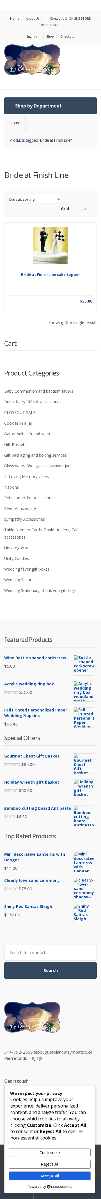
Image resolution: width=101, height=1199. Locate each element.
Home (14, 18)
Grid (64, 208)
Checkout (67, 36)
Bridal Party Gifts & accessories (32, 401)
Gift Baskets (15, 444)
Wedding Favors (18, 579)
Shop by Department (38, 106)
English (31, 36)
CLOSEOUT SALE (19, 412)
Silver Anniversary (20, 508)
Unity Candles (16, 558)
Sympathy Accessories (24, 519)
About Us (32, 18)
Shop (50, 36)
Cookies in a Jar (18, 423)
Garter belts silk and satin (27, 433)
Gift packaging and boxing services (35, 455)
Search (50, 970)
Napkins (11, 487)
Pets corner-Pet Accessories (30, 497)
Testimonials (48, 24)
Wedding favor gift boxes (27, 569)
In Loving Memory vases (26, 476)
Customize (50, 1152)
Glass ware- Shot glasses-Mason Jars (38, 465)
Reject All (50, 1164)
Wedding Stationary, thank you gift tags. (40, 590)
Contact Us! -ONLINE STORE (70, 18)
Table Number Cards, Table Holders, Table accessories (43, 533)
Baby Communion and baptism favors (38, 391)
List (83, 208)
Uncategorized (17, 547)
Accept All (49, 1176)
